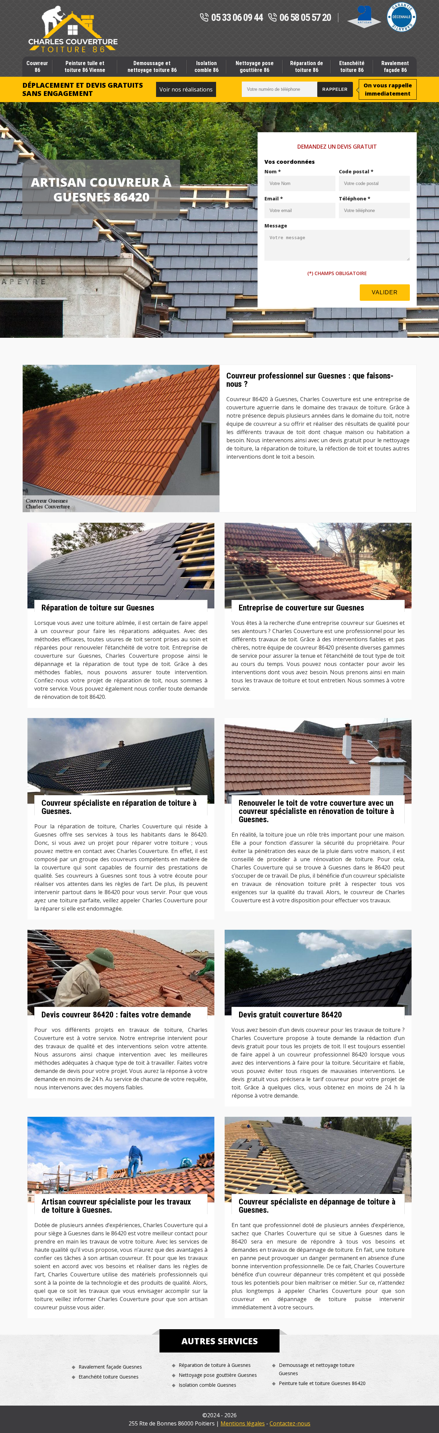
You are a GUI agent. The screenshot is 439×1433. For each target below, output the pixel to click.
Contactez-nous (290, 1423)
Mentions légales (243, 1423)
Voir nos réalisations (186, 89)
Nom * (272, 171)
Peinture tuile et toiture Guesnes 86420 (322, 1383)
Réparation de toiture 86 (306, 66)
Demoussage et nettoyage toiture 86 (152, 66)
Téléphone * (354, 198)
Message (275, 225)
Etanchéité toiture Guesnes (109, 1376)
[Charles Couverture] (72, 29)
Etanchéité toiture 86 (352, 66)
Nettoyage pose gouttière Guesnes (218, 1375)
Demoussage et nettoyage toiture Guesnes (317, 1369)
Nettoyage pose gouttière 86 (255, 66)
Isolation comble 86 (206, 66)
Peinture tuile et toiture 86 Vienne (84, 66)
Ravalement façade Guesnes (110, 1366)
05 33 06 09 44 (237, 17)
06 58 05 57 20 (305, 17)
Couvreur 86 (37, 66)
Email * (273, 198)
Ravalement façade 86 (395, 66)
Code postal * (356, 171)
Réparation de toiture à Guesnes (215, 1365)
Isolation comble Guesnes (207, 1385)
